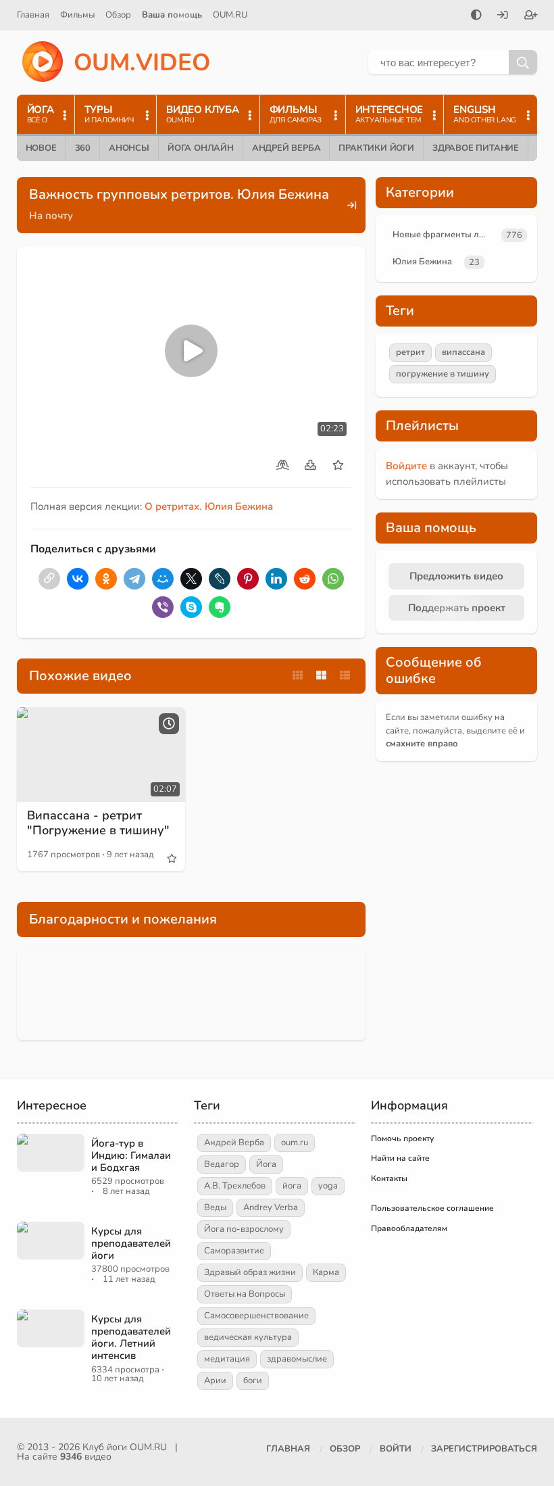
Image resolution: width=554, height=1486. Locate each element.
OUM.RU (230, 15)
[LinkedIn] (276, 579)
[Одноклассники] (106, 579)
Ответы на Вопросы (244, 1294)
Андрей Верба (286, 148)
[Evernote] (219, 607)
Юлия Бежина (422, 262)
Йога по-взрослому (244, 1229)
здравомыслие (297, 1359)
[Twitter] (191, 579)
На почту (51, 215)
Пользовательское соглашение (432, 1208)
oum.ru (294, 1142)
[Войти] (502, 16)
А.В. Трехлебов (235, 1186)
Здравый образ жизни (250, 1272)
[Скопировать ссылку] (49, 579)
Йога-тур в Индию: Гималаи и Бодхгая (131, 1155)
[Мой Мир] (163, 579)
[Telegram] (134, 579)
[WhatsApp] (333, 579)
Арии (215, 1380)
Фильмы (77, 15)
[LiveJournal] (219, 579)
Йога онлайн (201, 148)
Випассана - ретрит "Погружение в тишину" (98, 822)
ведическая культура (248, 1337)
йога (291, 1186)
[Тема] (476, 16)
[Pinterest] (248, 579)
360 (83, 148)
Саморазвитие (234, 1251)
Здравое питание (475, 148)
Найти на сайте (400, 1158)
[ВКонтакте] (78, 579)
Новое (41, 148)
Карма (326, 1272)
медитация (227, 1359)
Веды (215, 1207)
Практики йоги (375, 148)
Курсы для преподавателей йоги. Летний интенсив (131, 1337)
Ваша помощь (172, 15)
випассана (463, 352)
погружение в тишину (442, 374)
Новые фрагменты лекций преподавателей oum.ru (444, 235)
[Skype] (191, 607)
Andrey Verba (270, 1207)
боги (252, 1380)
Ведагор (221, 1164)
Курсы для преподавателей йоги (131, 1243)
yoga (328, 1186)
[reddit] (305, 579)
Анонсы (129, 148)
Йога (266, 1164)
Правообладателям (409, 1228)
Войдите (406, 466)
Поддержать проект (456, 608)
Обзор (118, 15)
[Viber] (163, 607)
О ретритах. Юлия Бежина (209, 506)
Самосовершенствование (256, 1316)
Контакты (389, 1178)
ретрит (410, 352)
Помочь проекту (402, 1138)
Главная (33, 15)
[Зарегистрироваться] (531, 16)
